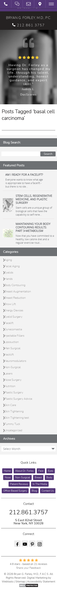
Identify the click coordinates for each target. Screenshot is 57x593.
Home (7, 471)
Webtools (7, 581)
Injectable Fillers (14, 335)
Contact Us (48, 490)
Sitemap (20, 581)
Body (49, 477)
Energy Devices (13, 310)
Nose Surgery (12, 380)
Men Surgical (12, 348)
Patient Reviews (19, 484)
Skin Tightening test (16, 417)
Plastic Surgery (13, 392)
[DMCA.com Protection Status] (28, 585)
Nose (8, 477)
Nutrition (9, 386)
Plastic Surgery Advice (18, 398)
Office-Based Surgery (15, 490)
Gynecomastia (13, 329)
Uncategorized (13, 430)
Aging (8, 260)
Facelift (8, 323)
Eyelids (8, 272)
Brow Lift (10, 304)
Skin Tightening (14, 411)
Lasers (8, 373)
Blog (34, 490)
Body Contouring (14, 285)
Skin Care (10, 405)
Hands (8, 279)
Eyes (50, 471)
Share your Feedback (28, 567)
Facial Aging (12, 266)
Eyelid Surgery (13, 316)
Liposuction (11, 342)
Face (40, 471)
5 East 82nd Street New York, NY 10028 (28, 522)
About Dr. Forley (24, 471)
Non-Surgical (12, 367)
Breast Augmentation (17, 291)
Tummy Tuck (12, 424)
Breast (38, 477)
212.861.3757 (31, 25)
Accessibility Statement (41, 581)
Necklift (9, 354)
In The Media (40, 484)
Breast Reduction (15, 297)
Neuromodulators (15, 361)
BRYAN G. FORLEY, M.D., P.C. (28, 18)
